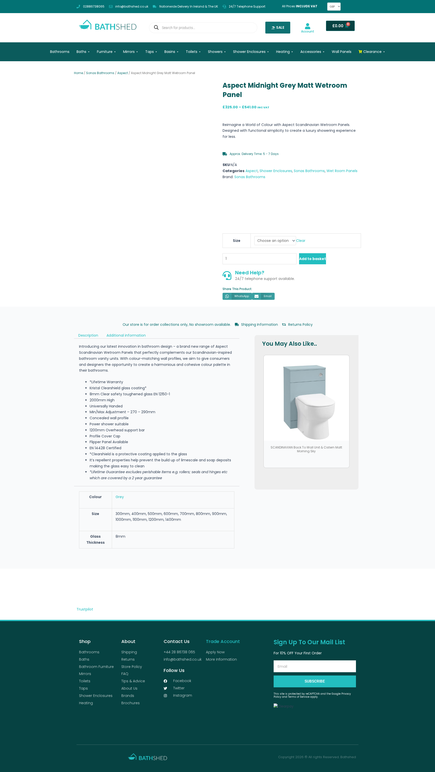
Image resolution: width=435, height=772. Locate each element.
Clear (300, 240)
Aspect (122, 73)
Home (78, 73)
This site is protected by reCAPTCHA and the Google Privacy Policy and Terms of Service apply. (312, 695)
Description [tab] (88, 335)
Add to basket (312, 258)
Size (236, 240)
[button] (237, 296)
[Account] (308, 26)
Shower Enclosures (276, 170)
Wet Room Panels (342, 170)
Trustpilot (85, 609)
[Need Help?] (227, 275)
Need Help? (249, 272)
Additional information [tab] (126, 335)
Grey (120, 496)
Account (307, 31)
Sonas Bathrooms (100, 73)
